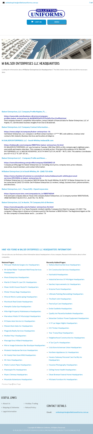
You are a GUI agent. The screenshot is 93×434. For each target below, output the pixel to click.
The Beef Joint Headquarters (60, 299)
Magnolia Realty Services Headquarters (19, 331)
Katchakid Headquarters (58, 274)
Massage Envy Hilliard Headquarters (18, 340)
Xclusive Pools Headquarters (60, 289)
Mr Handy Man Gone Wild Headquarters (20, 355)
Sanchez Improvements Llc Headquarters (65, 284)
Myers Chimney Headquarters (16, 374)
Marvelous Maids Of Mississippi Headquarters (22, 316)
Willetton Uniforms (46, 13)
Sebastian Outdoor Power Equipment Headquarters (69, 318)
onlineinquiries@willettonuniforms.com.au (21, 2)
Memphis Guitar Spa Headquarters (17, 306)
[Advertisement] (46, 92)
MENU (56, 22)
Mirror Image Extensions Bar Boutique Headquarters (24, 345)
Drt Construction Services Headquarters (64, 269)
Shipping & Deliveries (11, 407)
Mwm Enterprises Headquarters (16, 277)
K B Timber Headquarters (59, 328)
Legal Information (10, 411)
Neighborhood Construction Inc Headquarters (67, 338)
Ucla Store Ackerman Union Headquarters (65, 347)
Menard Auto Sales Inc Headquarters (18, 326)
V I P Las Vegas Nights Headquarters (63, 323)
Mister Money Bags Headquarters (17, 292)
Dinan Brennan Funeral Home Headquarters (66, 374)
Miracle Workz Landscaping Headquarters (20, 297)
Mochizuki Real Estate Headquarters (18, 301)
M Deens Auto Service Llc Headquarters (19, 321)
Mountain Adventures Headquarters (18, 379)
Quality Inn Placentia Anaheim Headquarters (66, 313)
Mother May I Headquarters (15, 336)
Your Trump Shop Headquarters (61, 333)
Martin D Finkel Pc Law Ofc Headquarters (20, 282)
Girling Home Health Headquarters (62, 370)
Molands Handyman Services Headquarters (21, 350)
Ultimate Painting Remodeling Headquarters (66, 294)
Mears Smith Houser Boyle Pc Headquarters (21, 287)
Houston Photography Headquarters (63, 365)
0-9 (14, 430)
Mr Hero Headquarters (13, 360)
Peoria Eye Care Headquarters (60, 304)
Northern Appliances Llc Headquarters (64, 352)
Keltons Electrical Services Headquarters (65, 265)
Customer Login (89, 2)
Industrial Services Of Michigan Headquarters (66, 279)
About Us (6, 403)
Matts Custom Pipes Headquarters (17, 365)
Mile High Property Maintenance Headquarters (22, 311)
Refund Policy (30, 407)
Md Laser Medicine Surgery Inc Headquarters (21, 265)
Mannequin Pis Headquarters (15, 370)
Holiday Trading (31, 403)
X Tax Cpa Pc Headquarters (59, 342)
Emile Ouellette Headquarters (60, 308)
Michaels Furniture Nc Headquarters (63, 379)
